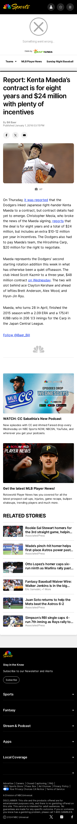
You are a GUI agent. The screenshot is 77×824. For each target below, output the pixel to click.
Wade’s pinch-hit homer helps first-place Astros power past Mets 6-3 (48, 548)
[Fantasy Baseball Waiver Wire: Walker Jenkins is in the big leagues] (13, 585)
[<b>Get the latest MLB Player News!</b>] (38, 463)
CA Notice (38, 789)
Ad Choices (45, 786)
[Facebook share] (6, 135)
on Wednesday (39, 280)
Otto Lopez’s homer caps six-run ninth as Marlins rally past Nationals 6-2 (48, 566)
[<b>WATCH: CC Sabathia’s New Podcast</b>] (38, 393)
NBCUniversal (24, 795)
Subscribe (11, 679)
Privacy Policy (61, 786)
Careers (20, 783)
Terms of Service (55, 789)
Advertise (8, 783)
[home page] (16, 7)
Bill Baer (11, 122)
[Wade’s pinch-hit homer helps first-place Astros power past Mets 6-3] (13, 549)
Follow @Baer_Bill (16, 335)
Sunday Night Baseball (60, 61)
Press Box (30, 786)
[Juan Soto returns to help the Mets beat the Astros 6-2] (13, 603)
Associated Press (35, 535)
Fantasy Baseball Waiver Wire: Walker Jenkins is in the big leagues (48, 583)
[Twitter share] (15, 135)
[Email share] (24, 135)
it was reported (36, 200)
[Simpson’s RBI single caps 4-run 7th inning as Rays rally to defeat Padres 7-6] (13, 621)
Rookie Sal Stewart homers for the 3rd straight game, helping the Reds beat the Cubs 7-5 (48, 530)
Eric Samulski (32, 589)
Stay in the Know (13, 664)
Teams (9, 61)
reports (58, 221)
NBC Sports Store (13, 786)
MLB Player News (31, 61)
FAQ (51, 783)
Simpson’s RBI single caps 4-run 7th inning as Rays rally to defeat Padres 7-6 (48, 620)
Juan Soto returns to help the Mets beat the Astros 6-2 (47, 602)
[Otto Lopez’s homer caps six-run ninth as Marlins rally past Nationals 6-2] (13, 567)
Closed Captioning (36, 783)
